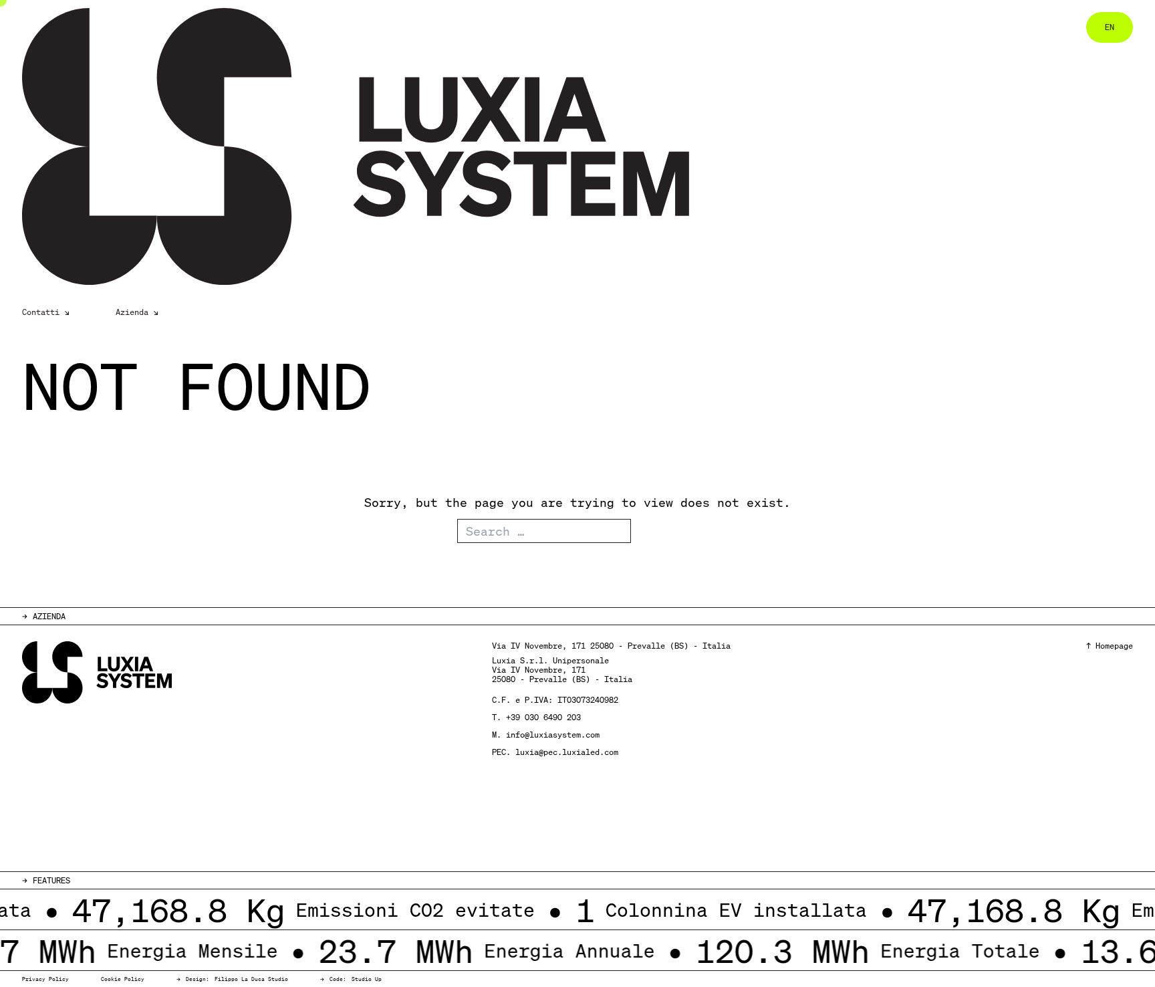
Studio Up (367, 979)
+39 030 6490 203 (543, 717)
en (1109, 27)
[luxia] (346, 146)
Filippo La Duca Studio (251, 979)
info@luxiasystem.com (553, 735)
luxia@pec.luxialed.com (566, 752)
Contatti (40, 312)
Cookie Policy (122, 979)
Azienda (132, 312)
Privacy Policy (45, 979)
